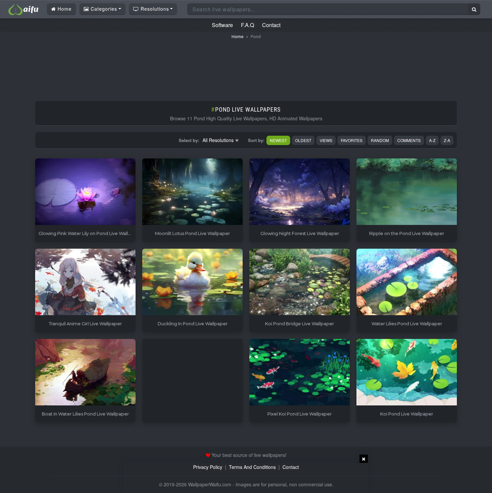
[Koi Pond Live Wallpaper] (406, 372)
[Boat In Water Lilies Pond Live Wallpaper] (85, 372)
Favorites (351, 140)
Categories (103, 8)
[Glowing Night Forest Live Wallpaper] (299, 192)
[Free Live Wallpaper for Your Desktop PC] (23, 8)
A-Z (432, 140)
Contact (271, 25)
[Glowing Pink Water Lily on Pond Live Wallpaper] (85, 192)
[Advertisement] (246, 67)
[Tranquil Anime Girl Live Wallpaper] (85, 282)
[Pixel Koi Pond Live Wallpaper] (299, 372)
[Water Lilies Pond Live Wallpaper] (406, 282)
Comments (409, 140)
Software (222, 25)
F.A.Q (247, 25)
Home (64, 8)
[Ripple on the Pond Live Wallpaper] (406, 192)
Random (380, 140)
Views (326, 140)
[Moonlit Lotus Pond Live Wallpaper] (192, 192)
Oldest (303, 140)
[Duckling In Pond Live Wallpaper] (192, 282)
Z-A (447, 140)
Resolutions (154, 8)
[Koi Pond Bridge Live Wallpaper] (299, 282)
